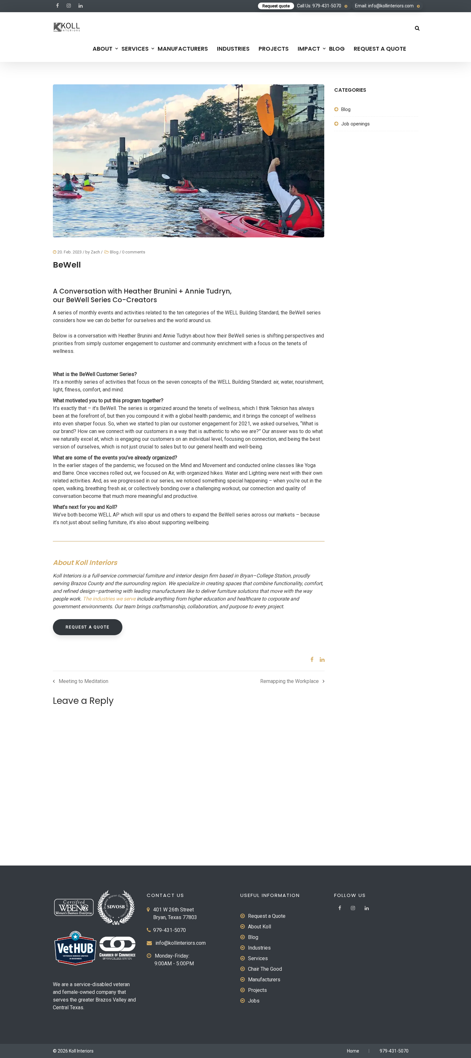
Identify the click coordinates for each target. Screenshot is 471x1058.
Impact (309, 49)
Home (353, 1051)
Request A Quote (88, 627)
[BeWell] (310, 659)
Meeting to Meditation (83, 681)
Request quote (276, 6)
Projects (274, 49)
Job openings (355, 124)
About (102, 49)
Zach (95, 252)
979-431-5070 (169, 930)
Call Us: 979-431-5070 (319, 5)
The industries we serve (110, 599)
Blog (337, 49)
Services (135, 49)
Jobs (254, 1001)
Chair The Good (265, 969)
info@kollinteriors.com (180, 943)
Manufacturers (183, 49)
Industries (233, 49)
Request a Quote (380, 49)
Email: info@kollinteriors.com (384, 5)
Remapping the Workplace (289, 681)
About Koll (259, 927)
